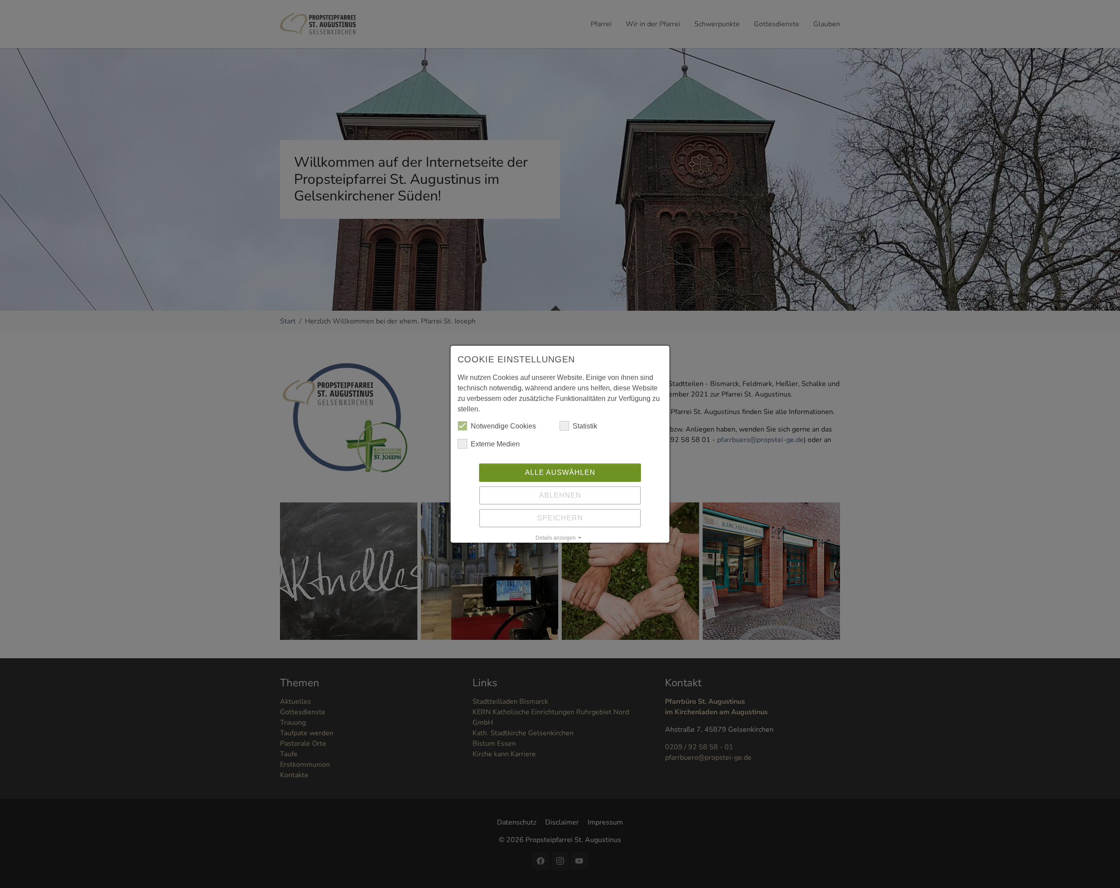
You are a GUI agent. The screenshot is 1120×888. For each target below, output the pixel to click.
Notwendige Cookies (503, 426)
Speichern (560, 518)
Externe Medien (495, 444)
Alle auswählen (560, 472)
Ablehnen (560, 495)
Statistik (585, 426)
